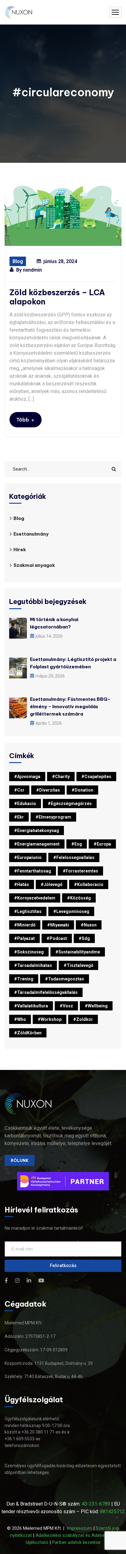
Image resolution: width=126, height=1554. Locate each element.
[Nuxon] (19, 12)
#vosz (66, 1005)
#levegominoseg (71, 911)
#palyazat (24, 938)
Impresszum (79, 1528)
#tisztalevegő (78, 965)
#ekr (19, 817)
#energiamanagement (37, 844)
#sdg (84, 938)
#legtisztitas (28, 911)
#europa (102, 844)
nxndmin (32, 270)
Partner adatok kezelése (76, 1542)
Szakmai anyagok (34, 565)
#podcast (56, 938)
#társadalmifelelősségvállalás (46, 992)
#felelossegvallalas (73, 857)
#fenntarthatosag (32, 871)
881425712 (112, 1511)
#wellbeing (96, 1005)
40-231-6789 (96, 1504)
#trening (23, 978)
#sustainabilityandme (77, 951)
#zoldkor (83, 1019)
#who (20, 1019)
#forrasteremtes (80, 871)
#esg (76, 844)
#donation (82, 790)
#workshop (49, 1019)
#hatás (21, 884)
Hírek (19, 549)
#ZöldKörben (28, 1032)
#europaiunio (28, 857)
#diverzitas (48, 790)
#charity (61, 776)
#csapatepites (96, 776)
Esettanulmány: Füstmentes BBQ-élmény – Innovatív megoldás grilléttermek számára (70, 706)
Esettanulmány (31, 534)
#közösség (79, 897)
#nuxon (89, 924)
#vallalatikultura (31, 1005)
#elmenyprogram (53, 817)
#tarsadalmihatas (33, 965)
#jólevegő (51, 884)
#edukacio (25, 803)
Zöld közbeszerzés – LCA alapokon (57, 297)
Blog (18, 261)
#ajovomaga (27, 776)
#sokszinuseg (29, 951)
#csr (19, 790)
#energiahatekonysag (36, 830)
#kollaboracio (88, 884)
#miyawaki (58, 924)
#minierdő (24, 924)
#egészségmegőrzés (70, 803)
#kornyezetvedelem (34, 897)
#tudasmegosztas (64, 978)
